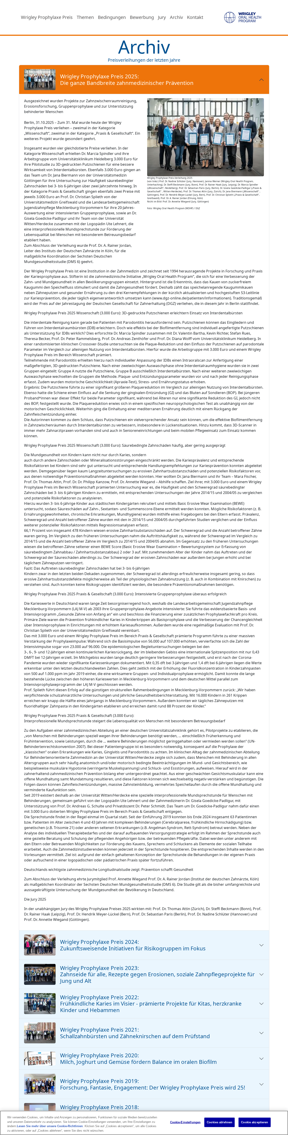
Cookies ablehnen (219, 1122)
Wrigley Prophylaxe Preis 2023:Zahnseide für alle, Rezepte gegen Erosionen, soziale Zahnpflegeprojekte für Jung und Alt (157, 974)
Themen (85, 17)
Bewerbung (142, 17)
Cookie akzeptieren (254, 1122)
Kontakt (195, 17)
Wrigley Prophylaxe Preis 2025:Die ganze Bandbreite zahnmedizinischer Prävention (127, 79)
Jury (162, 17)
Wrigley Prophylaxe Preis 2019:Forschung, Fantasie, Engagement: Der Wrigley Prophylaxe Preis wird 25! (152, 1084)
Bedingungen (112, 17)
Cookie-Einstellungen (185, 1122)
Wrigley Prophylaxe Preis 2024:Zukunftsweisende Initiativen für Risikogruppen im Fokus (133, 945)
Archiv (176, 17)
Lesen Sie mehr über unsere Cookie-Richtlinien (50, 1126)
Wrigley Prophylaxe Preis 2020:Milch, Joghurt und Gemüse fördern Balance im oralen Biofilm (138, 1058)
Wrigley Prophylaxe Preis (47, 17)
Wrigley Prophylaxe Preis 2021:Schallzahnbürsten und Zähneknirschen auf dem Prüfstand (135, 1033)
